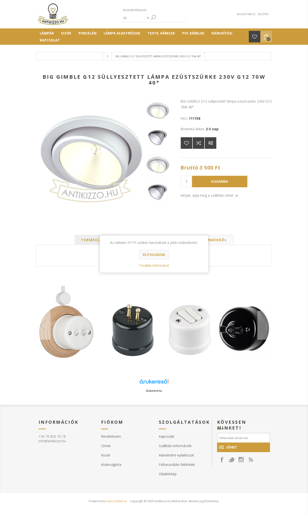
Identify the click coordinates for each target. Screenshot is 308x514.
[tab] (96, 240)
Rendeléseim (111, 436)
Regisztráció (246, 14)
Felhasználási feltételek (177, 464)
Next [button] (264, 325)
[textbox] (144, 10)
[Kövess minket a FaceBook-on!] (222, 459)
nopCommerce (116, 501)
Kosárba (219, 181)
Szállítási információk (175, 445)
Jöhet (231, 447)
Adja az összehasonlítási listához (198, 143)
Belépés (263, 14)
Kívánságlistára (186, 143)
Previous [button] (43, 325)
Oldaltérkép (168, 474)
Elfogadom (154, 255)
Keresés (153, 17)
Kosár (105, 455)
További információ (154, 265)
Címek (106, 445)
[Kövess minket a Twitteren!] (231, 459)
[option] (154, 325)
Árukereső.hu (154, 390)
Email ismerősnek (210, 143)
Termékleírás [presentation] (96, 240)
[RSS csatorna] (251, 459)
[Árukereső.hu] (154, 383)
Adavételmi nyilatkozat (176, 455)
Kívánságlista (111, 464)
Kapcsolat (166, 436)
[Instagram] (241, 459)
